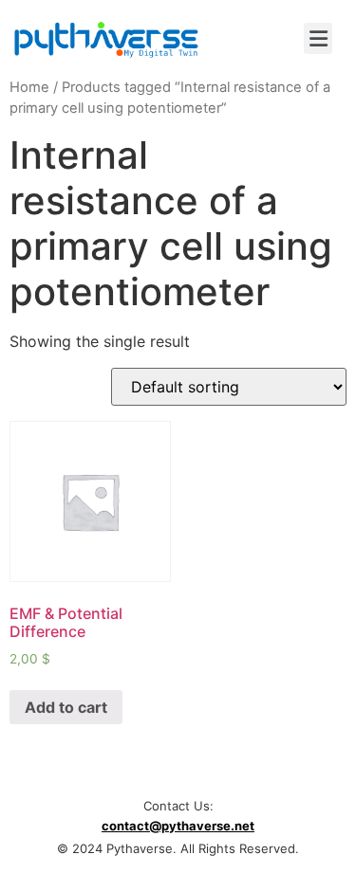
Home (29, 87)
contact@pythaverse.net (178, 825)
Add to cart (66, 707)
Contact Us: (178, 806)
